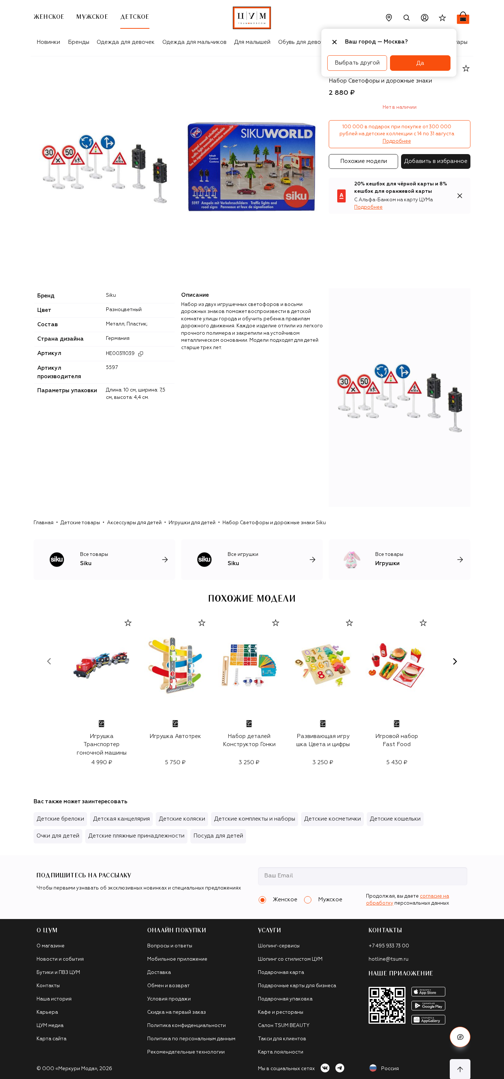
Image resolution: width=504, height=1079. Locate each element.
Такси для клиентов (282, 1039)
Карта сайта (51, 1039)
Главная (43, 523)
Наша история (54, 999)
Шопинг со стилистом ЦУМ (290, 959)
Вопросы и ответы (169, 946)
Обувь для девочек (304, 42)
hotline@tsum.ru (388, 959)
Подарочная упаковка (285, 999)
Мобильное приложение (177, 959)
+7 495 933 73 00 (389, 946)
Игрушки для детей (192, 523)
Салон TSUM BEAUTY (284, 1025)
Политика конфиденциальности (186, 1025)
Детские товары (80, 523)
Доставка (159, 972)
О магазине (51, 946)
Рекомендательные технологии (186, 1052)
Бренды (78, 42)
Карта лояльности (280, 1052)
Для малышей (252, 42)
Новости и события (60, 959)
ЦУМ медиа (50, 1025)
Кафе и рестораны (280, 1012)
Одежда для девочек (126, 42)
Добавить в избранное (435, 161)
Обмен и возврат (168, 986)
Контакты (48, 986)
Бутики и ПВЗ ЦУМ (58, 972)
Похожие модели (363, 161)
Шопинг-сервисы (279, 946)
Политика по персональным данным (191, 1039)
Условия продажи (169, 999)
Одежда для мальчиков (194, 42)
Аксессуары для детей (134, 523)
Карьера (47, 1012)
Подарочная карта (281, 972)
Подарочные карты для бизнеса (297, 986)
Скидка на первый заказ (176, 1012)
